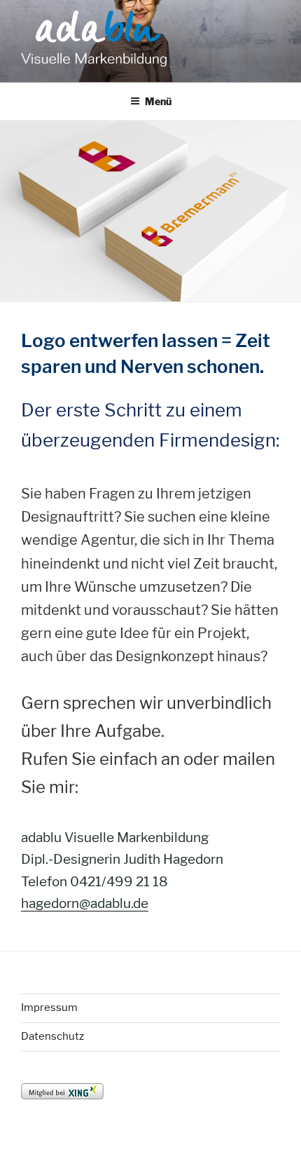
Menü (158, 101)
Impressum (49, 1007)
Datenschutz (52, 1036)
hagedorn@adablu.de (84, 903)
